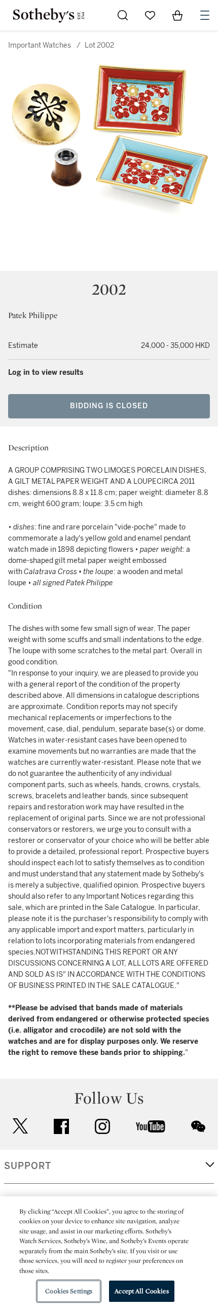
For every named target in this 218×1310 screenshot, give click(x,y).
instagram (102, 1126)
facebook (61, 1126)
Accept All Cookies (141, 1291)
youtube (150, 1126)
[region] (109, 1253)
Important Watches (39, 45)
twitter (20, 1126)
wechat (198, 1126)
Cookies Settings (68, 1291)
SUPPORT (27, 1166)
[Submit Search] (123, 15)
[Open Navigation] (205, 15)
